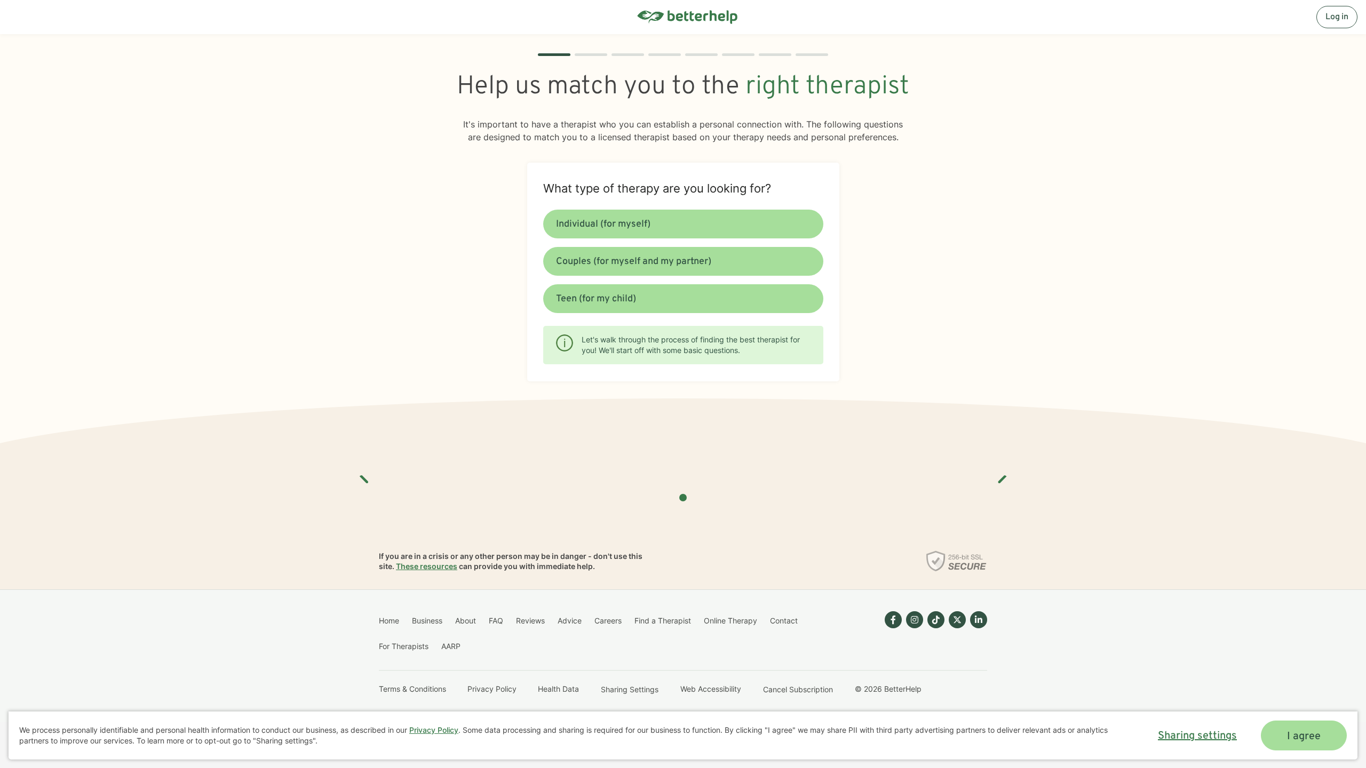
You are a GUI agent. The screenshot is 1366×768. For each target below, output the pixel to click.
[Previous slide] (364, 475)
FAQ (496, 620)
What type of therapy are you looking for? (657, 188)
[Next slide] (1001, 475)
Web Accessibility (710, 688)
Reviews (530, 620)
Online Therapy (730, 620)
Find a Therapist (662, 620)
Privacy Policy (492, 688)
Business (427, 620)
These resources (426, 566)
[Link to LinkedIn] (978, 619)
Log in (1336, 17)
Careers (608, 620)
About (465, 620)
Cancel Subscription (798, 689)
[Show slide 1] (683, 497)
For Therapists (403, 646)
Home (389, 620)
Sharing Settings (629, 689)
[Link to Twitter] (957, 619)
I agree (1304, 736)
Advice (570, 620)
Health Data (558, 688)
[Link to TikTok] (935, 619)
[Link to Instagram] (914, 619)
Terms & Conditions (412, 688)
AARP (450, 646)
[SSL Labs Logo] (956, 561)
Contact (784, 620)
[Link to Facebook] (893, 619)
